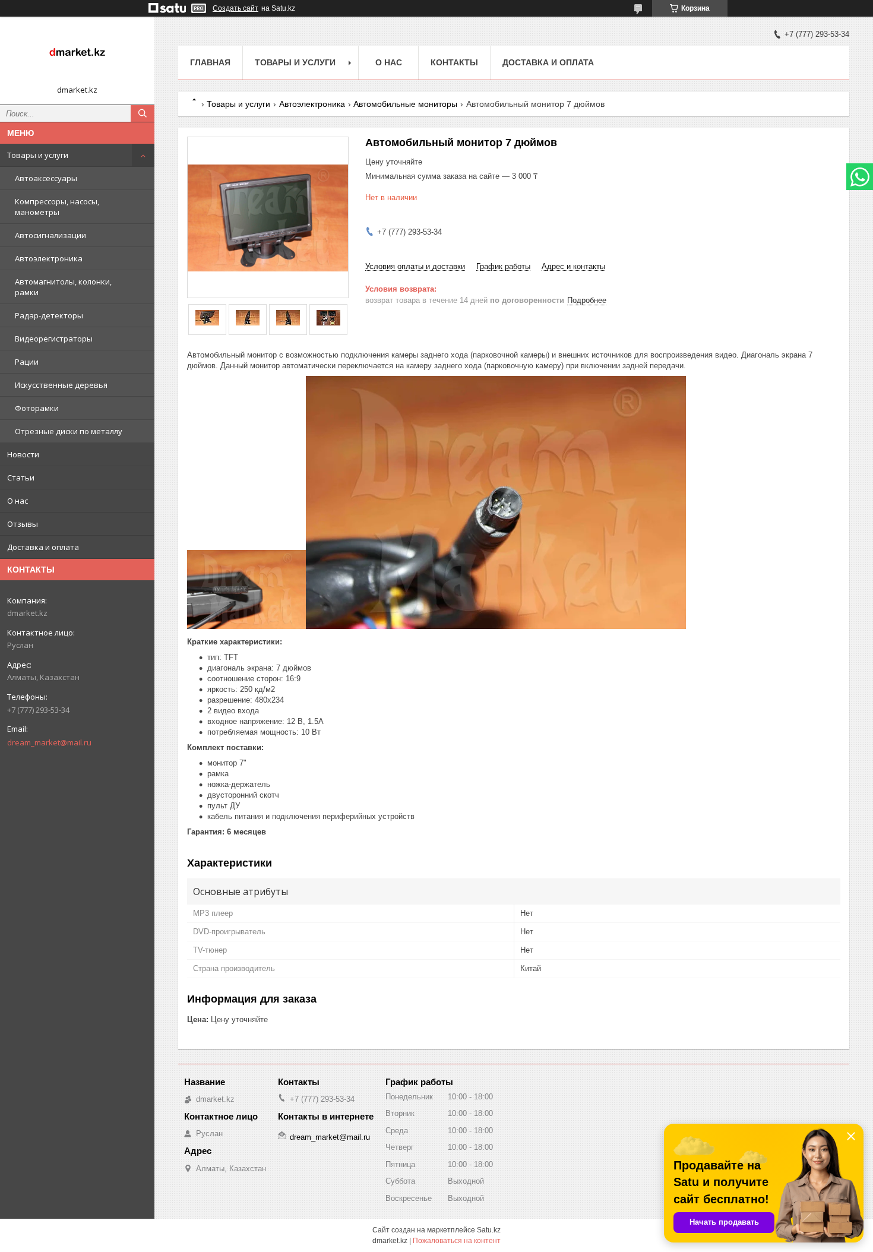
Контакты (454, 62)
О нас (17, 500)
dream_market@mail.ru (49, 742)
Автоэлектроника (49, 258)
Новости (23, 454)
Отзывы (22, 523)
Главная (210, 62)
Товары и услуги (37, 155)
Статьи (20, 477)
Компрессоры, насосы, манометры (57, 206)
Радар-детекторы (49, 315)
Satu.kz (489, 1230)
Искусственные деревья (61, 385)
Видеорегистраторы (54, 338)
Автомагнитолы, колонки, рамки (63, 287)
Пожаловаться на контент (457, 1241)
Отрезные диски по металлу (68, 431)
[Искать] (142, 113)
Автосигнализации (50, 235)
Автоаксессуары (46, 178)
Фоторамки (37, 408)
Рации (27, 361)
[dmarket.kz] (77, 55)
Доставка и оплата (43, 547)
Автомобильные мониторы (405, 104)
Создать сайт (235, 8)
